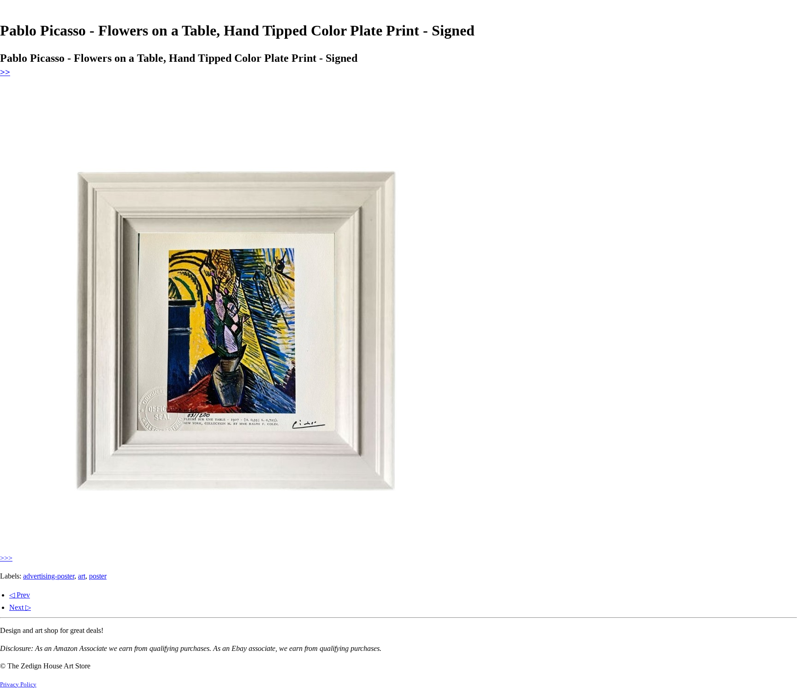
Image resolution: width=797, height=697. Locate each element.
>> (5, 72)
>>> (6, 558)
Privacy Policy (18, 684)
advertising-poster (48, 576)
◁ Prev (19, 595)
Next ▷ (20, 607)
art (81, 576)
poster (98, 576)
